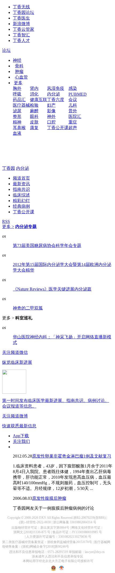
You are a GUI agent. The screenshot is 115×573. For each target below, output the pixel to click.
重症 (72, 122)
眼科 (34, 116)
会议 (72, 99)
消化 (34, 94)
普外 (72, 111)
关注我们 (21, 441)
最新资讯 (21, 183)
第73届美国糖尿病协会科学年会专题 (47, 245)
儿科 (72, 105)
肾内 (34, 88)
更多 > (8, 226)
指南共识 (21, 189)
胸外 (17, 88)
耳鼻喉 (19, 127)
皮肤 (34, 122)
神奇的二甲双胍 (28, 308)
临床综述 (21, 195)
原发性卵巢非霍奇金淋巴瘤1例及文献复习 (71, 456)
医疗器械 (21, 105)
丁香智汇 (21, 35)
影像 (51, 111)
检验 (34, 105)
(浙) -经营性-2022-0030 (35, 522)
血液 (17, 133)
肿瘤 (19, 71)
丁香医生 (21, 18)
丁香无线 (21, 7)
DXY (42, 518)
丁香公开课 (57, 127)
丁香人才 (21, 40)
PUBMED (77, 94)
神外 (51, 116)
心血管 (21, 77)
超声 (72, 127)
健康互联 (38, 99)
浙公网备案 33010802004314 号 (74, 522)
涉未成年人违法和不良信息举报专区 (57, 556)
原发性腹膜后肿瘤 (49, 498)
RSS (6, 221)
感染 (72, 88)
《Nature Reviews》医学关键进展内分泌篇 (52, 289)
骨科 (19, 66)
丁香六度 (55, 99)
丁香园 (8, 168)
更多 (18, 82)
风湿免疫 (55, 88)
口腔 (51, 122)
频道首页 (21, 178)
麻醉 (34, 111)
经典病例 (21, 206)
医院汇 (74, 116)
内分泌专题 (26, 226)
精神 (17, 122)
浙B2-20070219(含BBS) (89, 518)
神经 (17, 60)
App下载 (21, 435)
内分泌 (53, 94)
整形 (17, 116)
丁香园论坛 (23, 12)
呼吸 (17, 94)
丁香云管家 (23, 29)
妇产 (51, 105)
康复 (34, 127)
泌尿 (17, 111)
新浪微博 (21, 23)
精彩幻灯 (21, 200)
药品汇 (19, 99)
